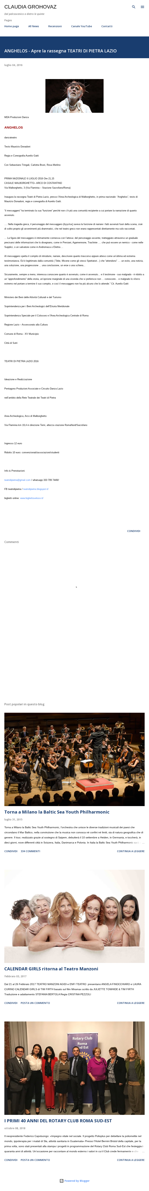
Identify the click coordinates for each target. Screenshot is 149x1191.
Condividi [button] (133, 531)
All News (33, 26)
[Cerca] (134, 6)
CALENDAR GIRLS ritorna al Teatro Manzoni (51, 969)
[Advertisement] (74, 665)
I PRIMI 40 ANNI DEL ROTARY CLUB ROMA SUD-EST (58, 1121)
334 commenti (30, 851)
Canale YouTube (81, 26)
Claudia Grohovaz (30, 7)
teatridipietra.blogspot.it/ (36, 489)
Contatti (106, 26)
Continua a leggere (131, 851)
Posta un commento (35, 1003)
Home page (11, 26)
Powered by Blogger (77, 1180)
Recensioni (55, 26)
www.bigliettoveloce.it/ (31, 498)
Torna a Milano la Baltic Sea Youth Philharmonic (56, 812)
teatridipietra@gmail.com (17, 480)
